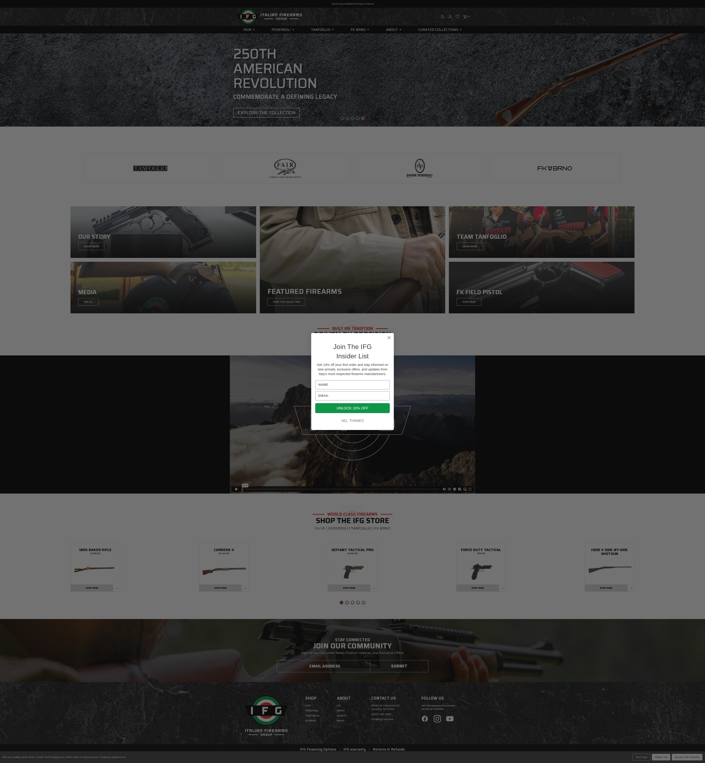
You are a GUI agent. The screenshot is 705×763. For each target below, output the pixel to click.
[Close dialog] (389, 337)
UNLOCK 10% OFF (352, 408)
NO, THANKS (352, 421)
